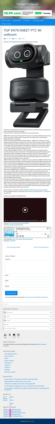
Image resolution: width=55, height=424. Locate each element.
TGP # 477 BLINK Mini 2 (42, 247)
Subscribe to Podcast (9, 372)
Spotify (11, 224)
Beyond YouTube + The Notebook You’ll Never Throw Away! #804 (21, 379)
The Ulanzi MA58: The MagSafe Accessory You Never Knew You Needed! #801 (24, 386)
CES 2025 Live (8, 363)
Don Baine (22, 38)
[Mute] (42, 220)
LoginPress (7, 365)
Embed (27, 223)
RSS (19, 224)
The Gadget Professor (17, 416)
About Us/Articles (8, 356)
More (22, 224)
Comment (7, 259)
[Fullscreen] (45, 220)
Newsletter (7, 369)
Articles (6, 358)
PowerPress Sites (30, 421)
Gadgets (15, 38)
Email (15, 224)
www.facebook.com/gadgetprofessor (34, 191)
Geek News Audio (16, 409)
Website (7, 286)
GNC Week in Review (6, 23)
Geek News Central (5, 20)
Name (6, 275)
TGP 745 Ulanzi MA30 (12, 247)
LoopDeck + (7, 367)
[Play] (5, 220)
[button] (25, 210)
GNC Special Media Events (18, 412)
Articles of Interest (9, 360)
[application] (25, 210)
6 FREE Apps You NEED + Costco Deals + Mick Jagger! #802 (19, 383)
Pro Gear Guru (27, 20)
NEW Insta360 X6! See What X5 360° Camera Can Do (17, 381)
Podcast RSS (5, 337)
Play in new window (13, 223)
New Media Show (17, 20)
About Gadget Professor (38, 20)
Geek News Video (16, 411)
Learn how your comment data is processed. (36, 297)
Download (21, 223)
